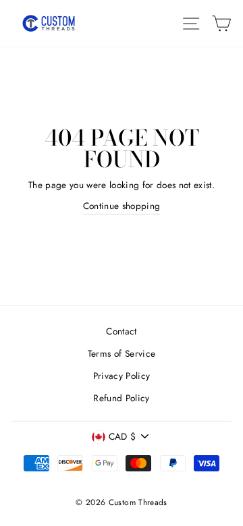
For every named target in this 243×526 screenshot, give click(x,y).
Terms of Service (121, 353)
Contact (121, 331)
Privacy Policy (122, 375)
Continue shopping (122, 205)
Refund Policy (121, 398)
